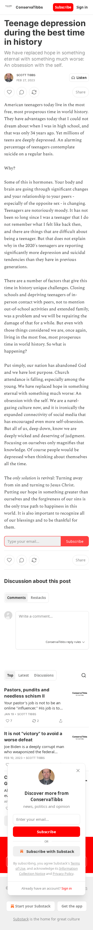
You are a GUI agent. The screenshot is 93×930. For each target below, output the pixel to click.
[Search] (84, 675)
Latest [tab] (23, 675)
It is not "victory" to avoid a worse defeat (33, 736)
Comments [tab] (16, 597)
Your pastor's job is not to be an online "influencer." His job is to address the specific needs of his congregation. (32, 705)
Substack (21, 919)
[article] (46, 705)
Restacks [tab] (38, 597)
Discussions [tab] (43, 675)
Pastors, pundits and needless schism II (26, 693)
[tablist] (26, 597)
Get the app (71, 906)
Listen (81, 77)
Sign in (82, 7)
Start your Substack (33, 906)
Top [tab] (10, 675)
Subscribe (63, 7)
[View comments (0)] (22, 92)
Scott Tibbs (26, 75)
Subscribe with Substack (50, 851)
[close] (78, 770)
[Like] (9, 92)
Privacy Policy (63, 873)
